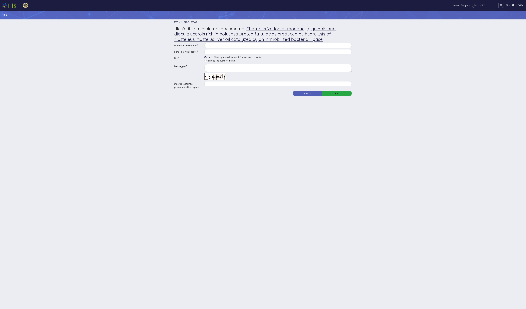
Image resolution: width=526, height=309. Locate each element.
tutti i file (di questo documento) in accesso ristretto (234, 57)
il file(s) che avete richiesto (221, 60)
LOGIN (519, 5)
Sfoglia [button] (464, 5)
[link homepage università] (25, 5)
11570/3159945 (189, 22)
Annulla (307, 93)
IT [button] (507, 5)
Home (456, 5)
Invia (337, 93)
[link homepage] (10, 5)
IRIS (176, 22)
